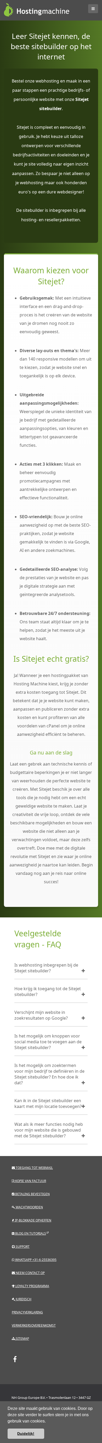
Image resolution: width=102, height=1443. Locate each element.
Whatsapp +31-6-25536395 (35, 1259)
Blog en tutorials (30, 1233)
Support (22, 1246)
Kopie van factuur (30, 1181)
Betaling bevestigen (32, 1194)
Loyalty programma (32, 1286)
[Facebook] (15, 1359)
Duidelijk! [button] (25, 1433)
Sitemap (22, 1338)
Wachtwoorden (29, 1207)
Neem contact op (30, 1273)
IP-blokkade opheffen (32, 1220)
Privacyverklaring (27, 1312)
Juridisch (23, 1299)
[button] (47, 1421)
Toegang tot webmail (34, 1167)
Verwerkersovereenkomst (34, 1325)
